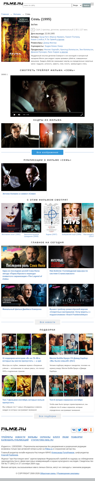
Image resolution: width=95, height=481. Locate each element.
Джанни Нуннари (39, 52)
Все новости (47, 322)
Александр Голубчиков (62, 453)
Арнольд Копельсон (69, 50)
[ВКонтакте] (74, 430)
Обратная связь (48, 473)
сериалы (45, 437)
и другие (60, 39)
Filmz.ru (49, 449)
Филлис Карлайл (51, 50)
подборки (77, 437)
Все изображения (47, 152)
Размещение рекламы (68, 473)
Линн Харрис (54, 52)
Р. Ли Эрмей (50, 39)
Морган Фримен (57, 37)
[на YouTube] (85, 430)
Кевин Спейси (37, 39)
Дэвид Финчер (50, 43)
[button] (90, 135)
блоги (56, 437)
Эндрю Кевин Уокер (54, 46)
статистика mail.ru (42, 440)
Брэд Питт (44, 37)
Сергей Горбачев (9, 455)
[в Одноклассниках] (91, 430)
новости (20, 437)
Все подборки (47, 416)
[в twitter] (79, 430)
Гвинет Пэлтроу (72, 37)
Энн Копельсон (86, 50)
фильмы (32, 437)
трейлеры (7, 437)
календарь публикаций (15, 440)
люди (65, 437)
